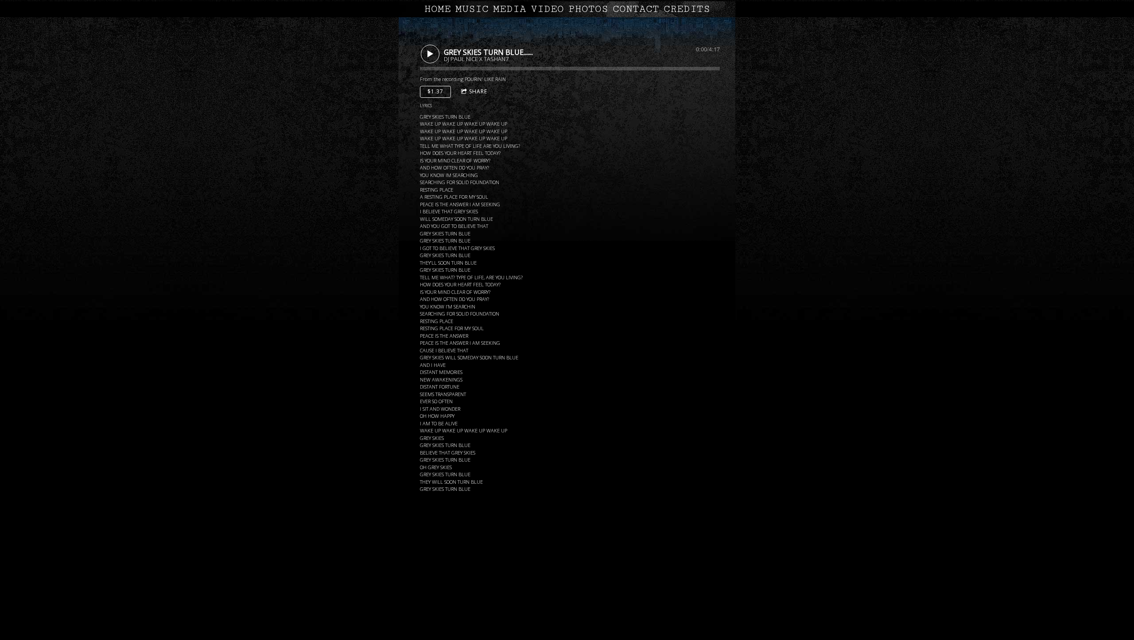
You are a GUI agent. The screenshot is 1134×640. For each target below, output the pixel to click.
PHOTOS (588, 9)
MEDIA (509, 9)
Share (478, 91)
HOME (437, 9)
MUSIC (472, 9)
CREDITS (687, 9)
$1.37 (435, 91)
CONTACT (636, 9)
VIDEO (547, 9)
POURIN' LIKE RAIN (485, 79)
